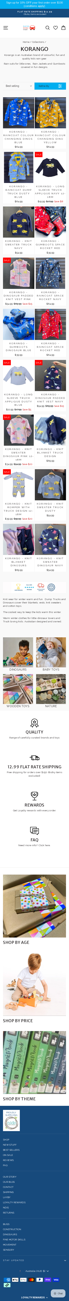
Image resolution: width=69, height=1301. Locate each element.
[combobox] (18, 86)
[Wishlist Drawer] (55, 27)
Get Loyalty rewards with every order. (34, 810)
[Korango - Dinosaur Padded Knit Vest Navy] (50, 375)
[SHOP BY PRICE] (34, 984)
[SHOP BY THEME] (34, 1062)
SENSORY (8, 1249)
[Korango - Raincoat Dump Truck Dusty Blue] (18, 167)
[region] (34, 4)
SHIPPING (8, 1192)
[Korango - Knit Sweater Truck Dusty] (50, 484)
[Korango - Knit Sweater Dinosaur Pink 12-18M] (18, 430)
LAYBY (7, 1197)
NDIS (6, 1207)
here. (47, 845)
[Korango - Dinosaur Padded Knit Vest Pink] (18, 273)
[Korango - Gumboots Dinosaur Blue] (18, 324)
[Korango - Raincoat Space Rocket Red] (50, 324)
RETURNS (8, 1212)
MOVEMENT (9, 1244)
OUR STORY (9, 1176)
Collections (38, 42)
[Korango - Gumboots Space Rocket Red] (50, 222)
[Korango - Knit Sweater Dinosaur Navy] (50, 539)
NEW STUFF (9, 1144)
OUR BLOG (9, 1182)
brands (45, 737)
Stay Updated (13, 1260)
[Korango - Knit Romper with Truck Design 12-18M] (18, 484)
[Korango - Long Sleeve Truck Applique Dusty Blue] (18, 375)
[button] (34, 1297)
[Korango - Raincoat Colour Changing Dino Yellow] (50, 113)
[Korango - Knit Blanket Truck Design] (50, 430)
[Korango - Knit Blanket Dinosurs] (18, 539)
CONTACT (8, 1187)
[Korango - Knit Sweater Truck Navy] (18, 222)
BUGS (6, 1224)
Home (26, 42)
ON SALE (8, 1155)
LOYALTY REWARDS (14, 1202)
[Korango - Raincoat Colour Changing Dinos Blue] (18, 113)
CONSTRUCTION (12, 1229)
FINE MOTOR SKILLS (14, 1239)
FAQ (5, 1165)
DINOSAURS (10, 1234)
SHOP (6, 1139)
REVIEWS (8, 1160)
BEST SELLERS (11, 1150)
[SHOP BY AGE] (34, 906)
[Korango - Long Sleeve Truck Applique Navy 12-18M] (50, 167)
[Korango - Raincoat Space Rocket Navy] (50, 273)
